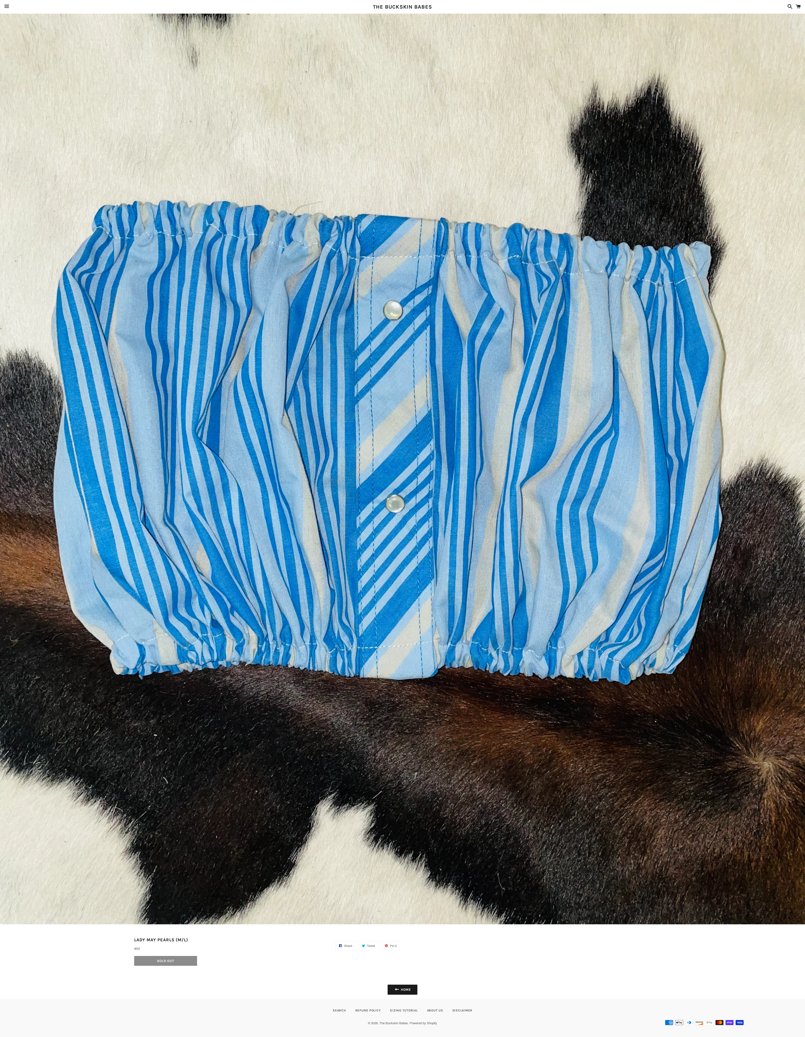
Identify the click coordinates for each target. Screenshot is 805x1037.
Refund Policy (368, 1010)
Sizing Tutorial (404, 1010)
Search (339, 1010)
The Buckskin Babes (402, 7)
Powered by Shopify (423, 1023)
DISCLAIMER (462, 1010)
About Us (435, 1010)
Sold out (165, 961)
